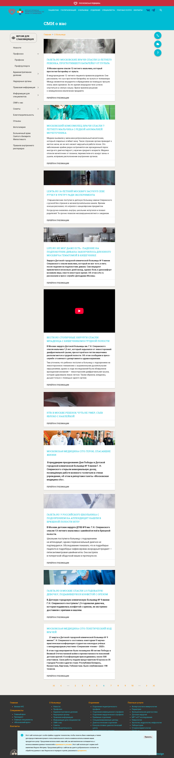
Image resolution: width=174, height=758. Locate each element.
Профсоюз (18, 54)
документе (82, 751)
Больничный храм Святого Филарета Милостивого (21, 136)
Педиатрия (136, 709)
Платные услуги (124, 10)
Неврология (137, 720)
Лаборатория (137, 725)
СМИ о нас (18, 102)
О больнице (83, 10)
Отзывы (17, 121)
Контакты (138, 10)
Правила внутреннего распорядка (23, 147)
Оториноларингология (141, 728)
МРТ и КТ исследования (142, 717)
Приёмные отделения (102, 717)
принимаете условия (64, 744)
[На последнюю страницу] (154, 685)
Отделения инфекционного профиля (108, 712)
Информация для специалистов (21, 95)
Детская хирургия (139, 715)
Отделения (95, 10)
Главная (47, 34)
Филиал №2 (19, 707)
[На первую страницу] (54, 685)
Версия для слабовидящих (25, 37)
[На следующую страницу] (147, 685)
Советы (17, 109)
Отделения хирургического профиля (108, 715)
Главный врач (20, 714)
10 (133, 686)
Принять (148, 737)
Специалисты (108, 10)
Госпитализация (68, 10)
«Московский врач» (22, 722)
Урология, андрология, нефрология (147, 723)
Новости (17, 47)
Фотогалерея (19, 127)
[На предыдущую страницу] (61, 685)
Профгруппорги (22, 66)
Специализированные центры (105, 720)
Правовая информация (24, 87)
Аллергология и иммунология (144, 707)
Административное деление (22, 73)
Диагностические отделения (105, 723)
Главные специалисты (23, 720)
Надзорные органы (22, 81)
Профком (19, 60)
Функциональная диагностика (144, 712)
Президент (18, 717)
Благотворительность (23, 115)
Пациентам (53, 10)
